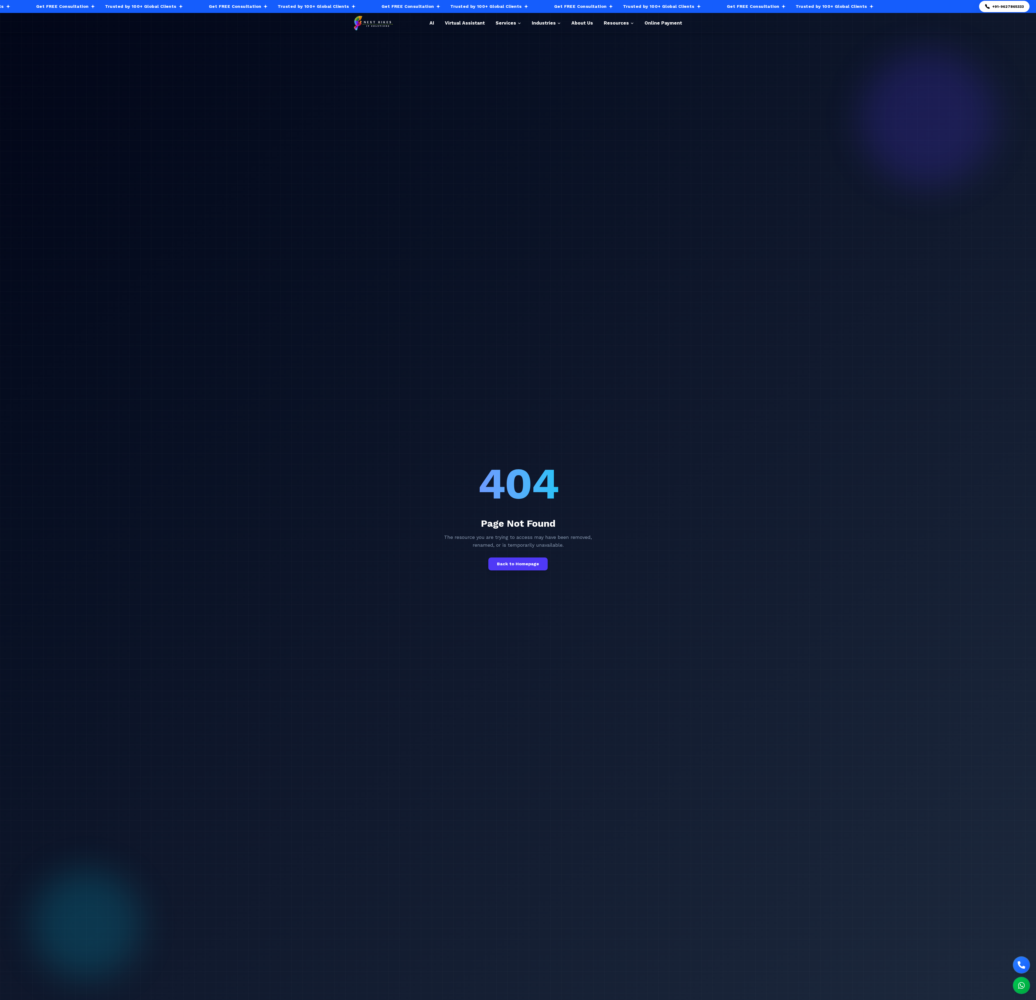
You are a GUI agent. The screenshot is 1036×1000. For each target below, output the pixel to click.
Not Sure (543, 531)
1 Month (618, 522)
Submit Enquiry (581, 614)
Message (537, 564)
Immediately (546, 522)
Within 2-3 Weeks (584, 522)
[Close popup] (644, 370)
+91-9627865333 (465, 544)
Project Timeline (544, 516)
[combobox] (532, 460)
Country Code (542, 451)
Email (534, 429)
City (532, 542)
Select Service (542, 473)
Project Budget (543, 494)
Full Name (538, 407)
